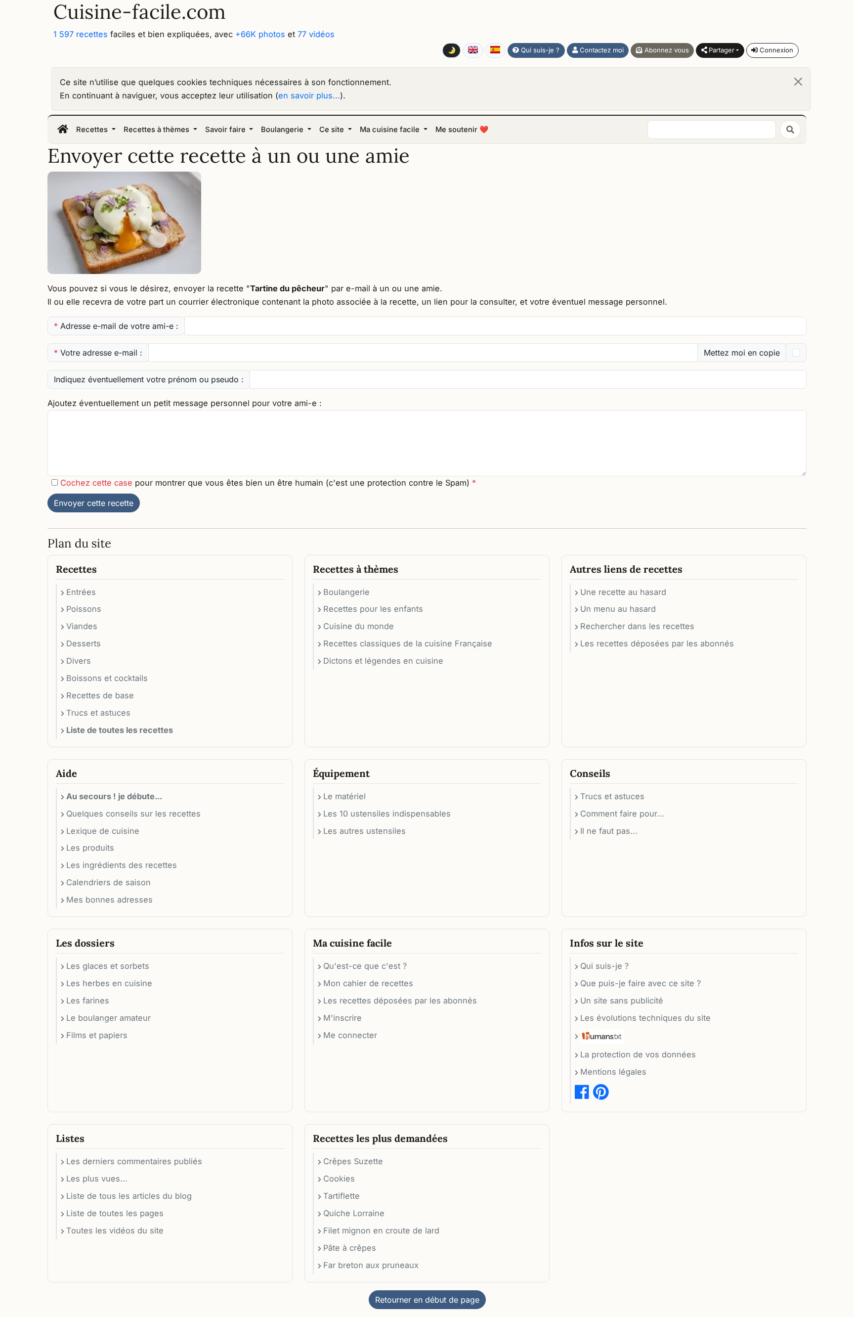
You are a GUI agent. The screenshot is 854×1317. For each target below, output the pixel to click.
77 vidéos (316, 34)
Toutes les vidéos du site (115, 1230)
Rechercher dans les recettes (637, 626)
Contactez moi (601, 50)
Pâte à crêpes (349, 1248)
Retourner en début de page (427, 1300)
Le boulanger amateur (108, 1018)
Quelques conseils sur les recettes (133, 813)
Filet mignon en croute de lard (381, 1230)
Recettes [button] (93, 129)
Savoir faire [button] (226, 129)
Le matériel (344, 796)
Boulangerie (346, 592)
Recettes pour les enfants (373, 609)
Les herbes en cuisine (109, 983)
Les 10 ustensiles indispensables (387, 813)
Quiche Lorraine (353, 1213)
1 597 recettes (80, 34)
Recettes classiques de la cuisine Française (407, 643)
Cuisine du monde (358, 626)
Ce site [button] (332, 129)
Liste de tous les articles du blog (129, 1196)
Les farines (87, 1000)
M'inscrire (342, 1018)
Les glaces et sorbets (107, 966)
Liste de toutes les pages (115, 1213)
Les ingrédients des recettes (121, 865)
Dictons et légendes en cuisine (383, 661)
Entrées (81, 592)
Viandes (81, 626)
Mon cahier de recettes (368, 983)
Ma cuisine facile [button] (391, 129)
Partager (720, 50)
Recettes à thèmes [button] (157, 129)
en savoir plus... (309, 95)
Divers (78, 661)
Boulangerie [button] (283, 129)
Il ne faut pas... (609, 831)
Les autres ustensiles (364, 831)
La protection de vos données (638, 1054)
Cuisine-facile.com (139, 12)
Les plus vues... (97, 1178)
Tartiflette (341, 1196)
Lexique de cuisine (102, 831)
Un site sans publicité (621, 1000)
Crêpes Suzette (353, 1161)
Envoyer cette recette (93, 503)
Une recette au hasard (623, 592)
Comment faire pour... (622, 813)
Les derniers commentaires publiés (134, 1161)
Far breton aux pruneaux (371, 1265)
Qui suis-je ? (539, 50)
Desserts (83, 643)
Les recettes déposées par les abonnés (657, 643)
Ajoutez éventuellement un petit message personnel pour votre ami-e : (184, 403)
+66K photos (260, 34)
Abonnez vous (665, 50)
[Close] (798, 81)
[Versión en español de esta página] (495, 50)
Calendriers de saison (108, 882)
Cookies (339, 1178)
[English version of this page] (473, 50)
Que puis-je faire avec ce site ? (640, 983)
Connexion (775, 50)
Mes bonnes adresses (109, 900)
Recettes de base (100, 695)
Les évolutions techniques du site (645, 1018)
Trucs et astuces (98, 713)
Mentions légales (613, 1072)
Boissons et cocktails (107, 678)
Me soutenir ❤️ (461, 129)
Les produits (90, 848)
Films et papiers (97, 1035)
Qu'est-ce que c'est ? (365, 966)
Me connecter (350, 1035)
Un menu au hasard (618, 609)
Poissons (83, 609)
